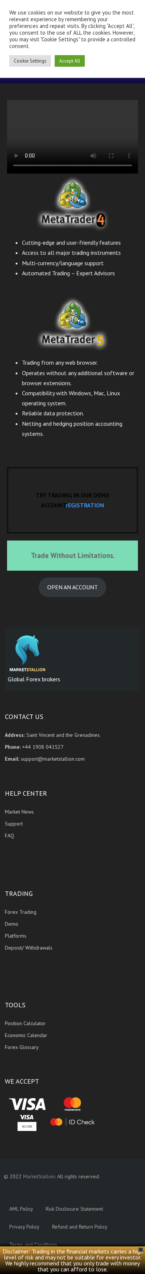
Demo (11, 923)
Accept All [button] (69, 61)
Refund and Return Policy (79, 1226)
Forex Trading (20, 912)
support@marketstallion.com (52, 758)
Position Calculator (25, 1023)
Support (14, 823)
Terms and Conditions (33, 1244)
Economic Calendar (26, 1035)
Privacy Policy (24, 1226)
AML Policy (21, 1208)
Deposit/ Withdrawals (28, 947)
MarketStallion (39, 1176)
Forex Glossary (22, 1047)
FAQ (9, 835)
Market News (19, 811)
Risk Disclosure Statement (74, 1208)
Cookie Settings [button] (30, 61)
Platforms (15, 935)
